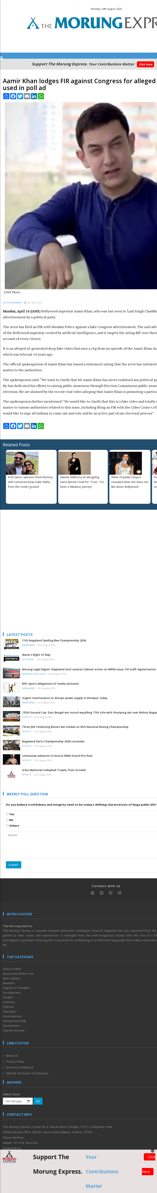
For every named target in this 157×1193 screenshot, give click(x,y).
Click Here (145, 64)
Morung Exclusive (34, 674)
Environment (11, 1025)
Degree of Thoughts (16, 988)
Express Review (13, 1030)
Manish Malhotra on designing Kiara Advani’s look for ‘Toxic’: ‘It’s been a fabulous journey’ (82, 481)
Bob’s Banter (11, 978)
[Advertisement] (27, 537)
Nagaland (28, 645)
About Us (12, 1055)
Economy (9, 1002)
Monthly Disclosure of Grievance (27, 1073)
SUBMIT (13, 865)
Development (12, 992)
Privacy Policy (15, 1061)
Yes (11, 814)
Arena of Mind (12, 969)
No (10, 820)
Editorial (28, 659)
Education (9, 1011)
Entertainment (13, 303)
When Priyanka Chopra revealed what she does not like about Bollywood (129, 481)
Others (13, 825)
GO (38, 1101)
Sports (27, 717)
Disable (8, 997)
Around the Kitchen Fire (18, 973)
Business (9, 983)
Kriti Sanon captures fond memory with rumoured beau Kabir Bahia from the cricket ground (30, 481)
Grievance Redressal (19, 1067)
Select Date (11, 1094)
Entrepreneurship (14, 1021)
